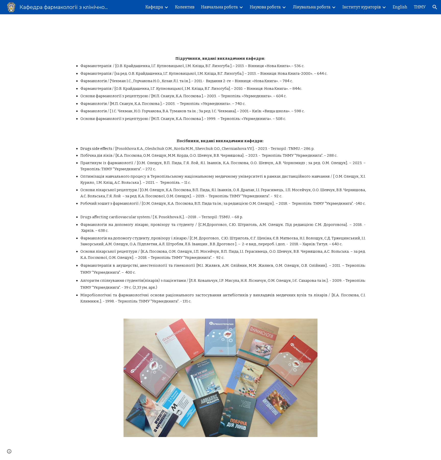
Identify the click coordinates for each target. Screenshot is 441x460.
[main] (220, 89)
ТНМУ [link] (420, 7)
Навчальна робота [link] (219, 7)
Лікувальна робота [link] (311, 7)
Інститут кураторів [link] (361, 7)
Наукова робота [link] (265, 7)
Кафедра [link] (154, 7)
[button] (435, 7)
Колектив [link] (184, 7)
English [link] (400, 7)
